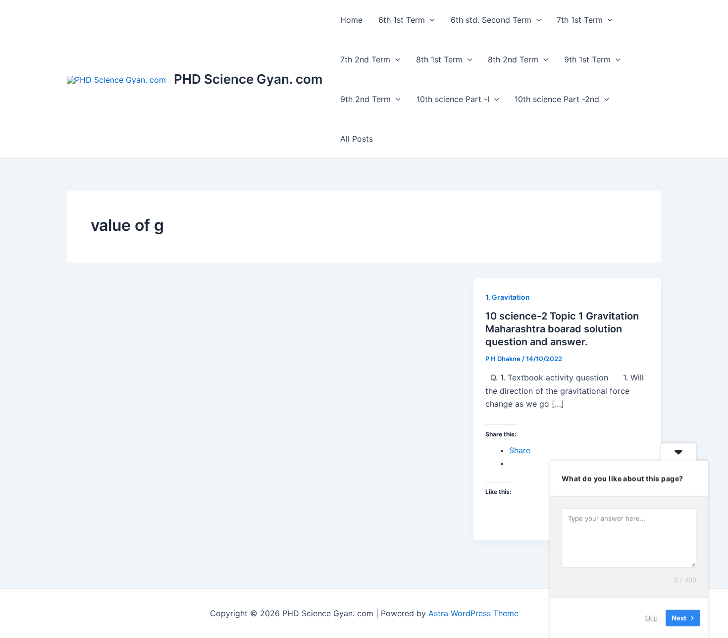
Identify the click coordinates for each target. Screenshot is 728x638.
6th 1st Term (401, 20)
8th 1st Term (439, 59)
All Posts (356, 139)
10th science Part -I (452, 99)
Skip (651, 618)
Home (351, 20)
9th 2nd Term (365, 99)
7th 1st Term (580, 20)
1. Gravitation (507, 297)
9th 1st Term (587, 59)
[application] (430, 20)
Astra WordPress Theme (473, 613)
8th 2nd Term (513, 59)
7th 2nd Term (365, 59)
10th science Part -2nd (557, 99)
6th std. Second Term (491, 20)
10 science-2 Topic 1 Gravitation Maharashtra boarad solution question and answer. (562, 329)
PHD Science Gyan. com (248, 79)
